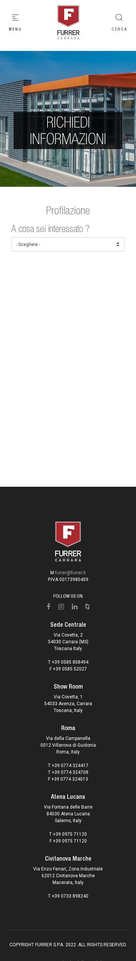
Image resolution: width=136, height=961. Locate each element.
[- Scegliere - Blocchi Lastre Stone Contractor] (68, 244)
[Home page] (68, 23)
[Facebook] (48, 606)
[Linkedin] (75, 606)
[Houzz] (87, 606)
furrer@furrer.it (70, 572)
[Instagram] (61, 606)
